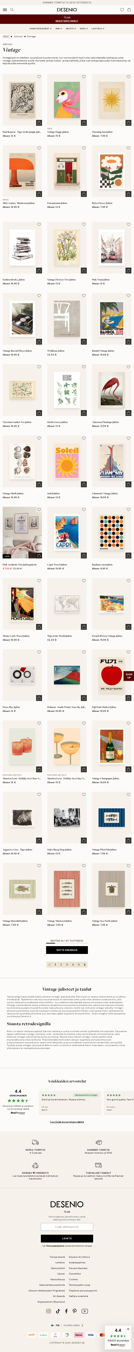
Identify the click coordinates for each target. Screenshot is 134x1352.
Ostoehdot (75, 1273)
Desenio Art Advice (79, 1257)
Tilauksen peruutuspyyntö (83, 1290)
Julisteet (18, 36)
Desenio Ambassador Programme (47, 1290)
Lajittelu (97, 28)
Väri (57, 28)
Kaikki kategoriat (39, 28)
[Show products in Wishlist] (122, 10)
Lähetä (67, 1238)
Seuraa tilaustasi (78, 1268)
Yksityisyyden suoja (79, 1285)
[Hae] (12, 10)
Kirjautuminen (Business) (51, 1301)
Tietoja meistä (57, 1257)
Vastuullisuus (57, 1279)
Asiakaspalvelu (77, 1262)
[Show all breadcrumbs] (6, 36)
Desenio (76, 1342)
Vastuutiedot (58, 1268)
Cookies (73, 1279)
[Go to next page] (85, 965)
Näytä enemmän (67, 950)
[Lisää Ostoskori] (39, 123)
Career (61, 1273)
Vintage (31, 36)
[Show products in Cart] (129, 10)
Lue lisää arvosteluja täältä (67, 1121)
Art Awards (59, 1296)
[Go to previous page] (49, 965)
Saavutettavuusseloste (52, 1285)
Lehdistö (60, 1262)
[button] (118, 1337)
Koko (82, 28)
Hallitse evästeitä (78, 1296)
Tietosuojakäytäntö (55, 1246)
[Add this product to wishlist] (39, 76)
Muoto (70, 28)
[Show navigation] (4, 10)
